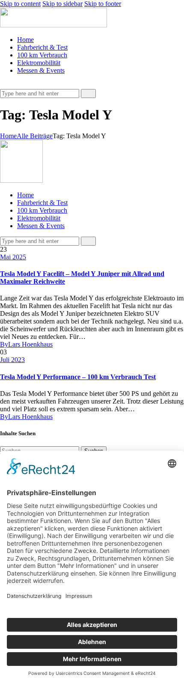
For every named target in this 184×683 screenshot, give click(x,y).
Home (8, 136)
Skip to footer (102, 3)
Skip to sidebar (62, 3)
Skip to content (20, 3)
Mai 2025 (13, 257)
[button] (4, 85)
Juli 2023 (12, 359)
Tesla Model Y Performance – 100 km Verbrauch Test (78, 376)
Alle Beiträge (35, 136)
